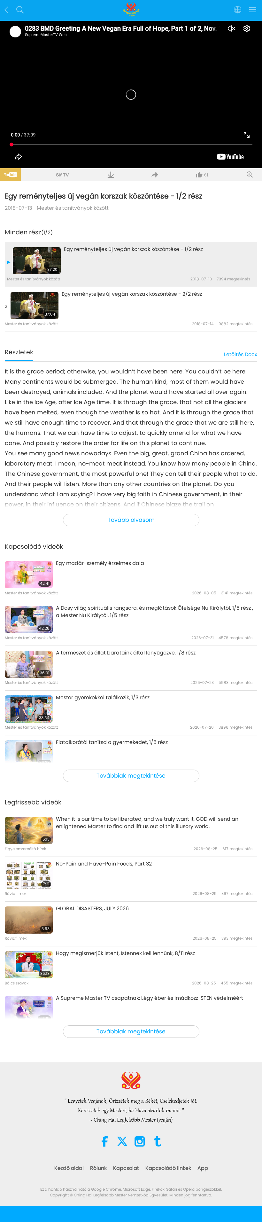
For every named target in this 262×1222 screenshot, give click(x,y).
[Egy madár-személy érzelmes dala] (29, 574)
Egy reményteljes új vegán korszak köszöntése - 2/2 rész (132, 294)
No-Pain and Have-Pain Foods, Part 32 (104, 863)
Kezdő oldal (69, 1168)
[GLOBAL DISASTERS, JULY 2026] (29, 920)
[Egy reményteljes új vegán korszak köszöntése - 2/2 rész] (34, 305)
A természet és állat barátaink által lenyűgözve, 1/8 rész (126, 652)
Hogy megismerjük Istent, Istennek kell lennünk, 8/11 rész (125, 953)
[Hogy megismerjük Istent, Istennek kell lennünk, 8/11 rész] (29, 964)
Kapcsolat (126, 1168)
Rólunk (98, 1168)
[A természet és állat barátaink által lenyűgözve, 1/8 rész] (29, 664)
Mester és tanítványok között (73, 208)
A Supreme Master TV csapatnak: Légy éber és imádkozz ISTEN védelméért (149, 998)
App (202, 1168)
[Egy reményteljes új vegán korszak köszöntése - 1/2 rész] (37, 260)
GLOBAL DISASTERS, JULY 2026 (92, 908)
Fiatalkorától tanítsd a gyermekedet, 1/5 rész (112, 742)
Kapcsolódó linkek (168, 1168)
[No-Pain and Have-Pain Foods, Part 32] (29, 875)
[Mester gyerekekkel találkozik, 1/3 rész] (29, 709)
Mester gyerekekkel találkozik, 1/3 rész (103, 697)
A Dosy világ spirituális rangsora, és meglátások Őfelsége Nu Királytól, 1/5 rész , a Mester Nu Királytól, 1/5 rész (154, 612)
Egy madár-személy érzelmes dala (100, 563)
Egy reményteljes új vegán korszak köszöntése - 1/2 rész (133, 249)
